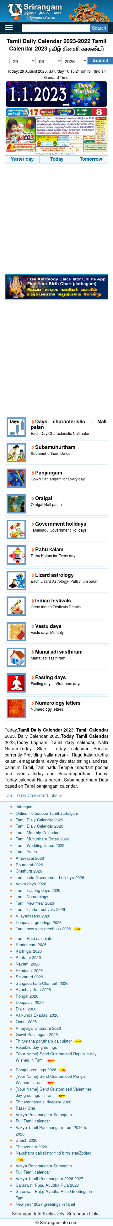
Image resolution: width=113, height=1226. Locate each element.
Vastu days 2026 (31, 884)
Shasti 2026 (26, 1140)
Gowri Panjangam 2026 (37, 1034)
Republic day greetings (36, 1047)
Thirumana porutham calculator (44, 1041)
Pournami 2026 (29, 865)
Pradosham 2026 (31, 944)
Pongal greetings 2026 (36, 1070)
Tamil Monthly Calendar (37, 832)
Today (56, 158)
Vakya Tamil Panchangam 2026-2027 (49, 1178)
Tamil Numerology (32, 896)
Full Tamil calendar (33, 1121)
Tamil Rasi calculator (35, 938)
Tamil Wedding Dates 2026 (40, 845)
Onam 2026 (26, 1021)
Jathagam (25, 807)
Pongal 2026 (27, 996)
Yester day (22, 158)
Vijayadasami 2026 (33, 916)
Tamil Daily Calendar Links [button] (32, 795)
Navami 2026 (28, 964)
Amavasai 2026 (30, 858)
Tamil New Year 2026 (35, 903)
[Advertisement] (56, 219)
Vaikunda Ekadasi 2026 (37, 1015)
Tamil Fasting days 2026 (38, 890)
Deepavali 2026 (30, 1002)
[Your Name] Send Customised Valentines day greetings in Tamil (54, 1092)
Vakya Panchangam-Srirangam (44, 1114)
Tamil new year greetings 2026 (43, 929)
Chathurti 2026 (29, 871)
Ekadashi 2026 (29, 970)
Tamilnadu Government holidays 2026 (50, 877)
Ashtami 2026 (28, 957)
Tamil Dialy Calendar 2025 (39, 820)
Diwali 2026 (26, 1009)
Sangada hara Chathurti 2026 (42, 983)
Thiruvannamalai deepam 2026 (43, 1102)
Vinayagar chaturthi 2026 (38, 1028)
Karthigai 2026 (29, 951)
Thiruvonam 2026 (31, 1147)
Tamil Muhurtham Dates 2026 (42, 839)
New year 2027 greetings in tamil (45, 1204)
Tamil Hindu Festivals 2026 (40, 909)
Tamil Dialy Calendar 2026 (39, 826)
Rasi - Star (25, 1108)
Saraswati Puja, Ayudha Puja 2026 (47, 1185)
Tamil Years (26, 851)
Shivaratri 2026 (29, 977)
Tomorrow (91, 158)
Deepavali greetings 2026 (39, 922)
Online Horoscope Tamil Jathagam (47, 813)
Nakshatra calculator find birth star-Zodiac (53, 1153)
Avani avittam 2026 (33, 989)
